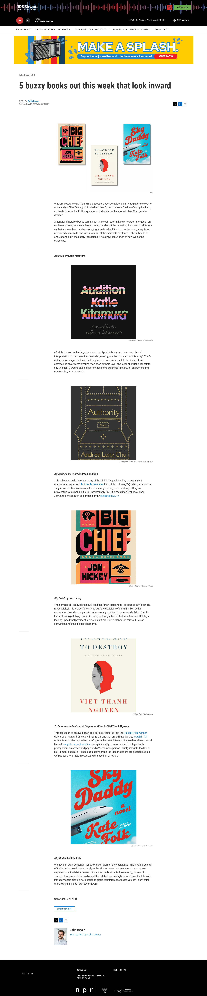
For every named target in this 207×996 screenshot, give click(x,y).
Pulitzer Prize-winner (92, 484)
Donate (183, 7)
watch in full (140, 736)
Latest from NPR (45, 29)
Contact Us (81, 970)
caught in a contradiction (77, 744)
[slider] (32, 20)
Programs (64, 29)
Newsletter (120, 29)
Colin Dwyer (33, 101)
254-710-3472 (119, 970)
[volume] (28, 20)
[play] (19, 20)
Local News (23, 29)
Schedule (81, 29)
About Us (161, 29)
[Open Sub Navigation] (32, 29)
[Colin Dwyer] (60, 936)
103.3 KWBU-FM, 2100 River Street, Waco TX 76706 (91, 977)
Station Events (98, 29)
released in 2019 (109, 495)
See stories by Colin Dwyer (85, 934)
